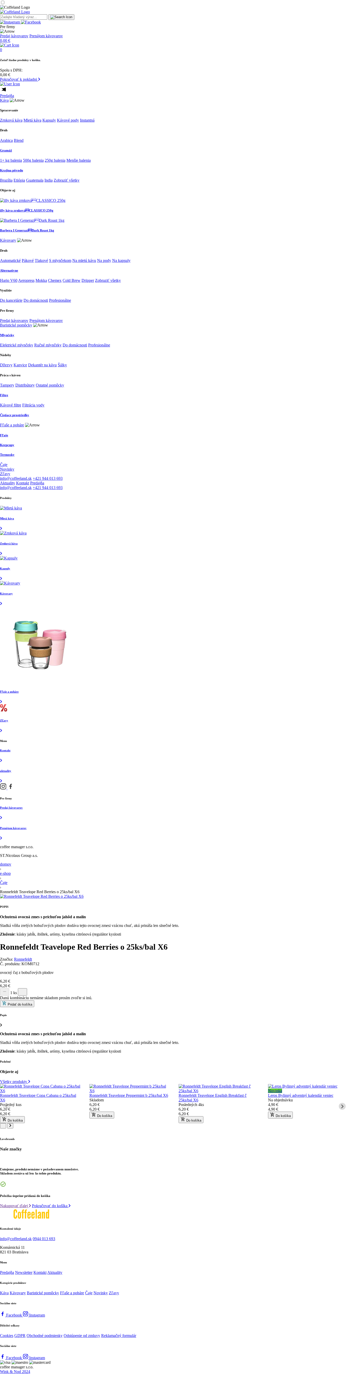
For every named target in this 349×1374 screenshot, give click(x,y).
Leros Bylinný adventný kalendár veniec (300, 1095)
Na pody (104, 260)
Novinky (7, 469)
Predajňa (7, 96)
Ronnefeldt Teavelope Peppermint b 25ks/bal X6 (128, 1095)
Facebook (14, 1315)
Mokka (41, 280)
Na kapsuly (121, 260)
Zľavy (5, 474)
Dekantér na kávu (42, 365)
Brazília (6, 180)
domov (5, 864)
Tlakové (41, 260)
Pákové (28, 260)
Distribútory (25, 385)
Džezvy (6, 365)
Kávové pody (68, 120)
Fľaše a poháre (12, 425)
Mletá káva (32, 120)
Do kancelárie (11, 300)
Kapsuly (49, 120)
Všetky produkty (14, 1081)
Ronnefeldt (23, 959)
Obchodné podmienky (45, 1335)
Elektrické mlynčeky (16, 345)
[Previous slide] (6, 1106)
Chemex (55, 280)
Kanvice (20, 365)
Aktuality (7, 483)
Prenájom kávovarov (46, 36)
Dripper (88, 280)
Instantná (87, 120)
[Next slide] (342, 1106)
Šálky (62, 365)
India (48, 180)
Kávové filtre (10, 405)
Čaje (3, 464)
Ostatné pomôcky (50, 385)
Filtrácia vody (33, 405)
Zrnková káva (11, 120)
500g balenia (33, 160)
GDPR (20, 1335)
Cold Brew (71, 280)
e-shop (5, 873)
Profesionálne (60, 300)
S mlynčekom (60, 260)
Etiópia (19, 180)
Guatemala (34, 180)
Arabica (6, 140)
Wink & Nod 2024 (15, 1371)
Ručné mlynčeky (48, 345)
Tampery (7, 385)
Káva (4, 100)
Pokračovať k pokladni (19, 79)
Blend (19, 140)
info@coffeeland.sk (16, 478)
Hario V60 (8, 280)
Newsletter (23, 1272)
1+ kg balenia (11, 160)
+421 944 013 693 (48, 478)
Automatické (10, 260)
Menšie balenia (78, 160)
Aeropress (26, 280)
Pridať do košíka (19, 1004)
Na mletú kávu (84, 260)
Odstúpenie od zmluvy (82, 1335)
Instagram (37, 1315)
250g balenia (55, 160)
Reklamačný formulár (118, 1335)
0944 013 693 (44, 1239)
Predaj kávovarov (14, 36)
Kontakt (22, 483)
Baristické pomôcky (16, 325)
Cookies (6, 1335)
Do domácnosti (36, 300)
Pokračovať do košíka (50, 1206)
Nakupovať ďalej (14, 1206)
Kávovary (8, 240)
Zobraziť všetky (66, 180)
